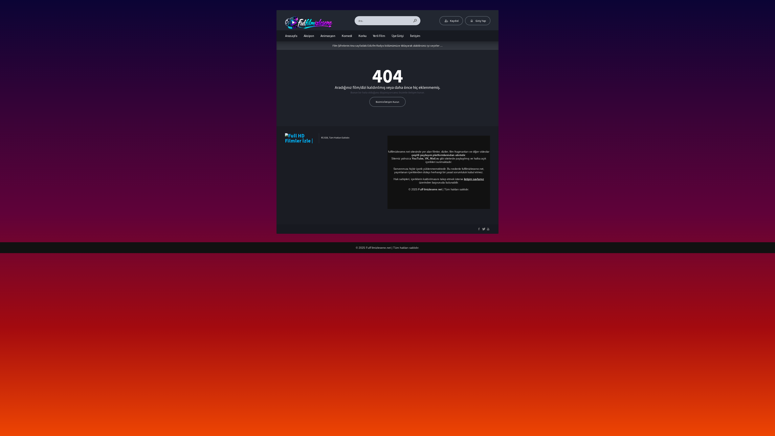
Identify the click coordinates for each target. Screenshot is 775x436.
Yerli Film (379, 36)
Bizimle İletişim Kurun (387, 101)
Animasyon (327, 36)
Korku (362, 36)
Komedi (347, 36)
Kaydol (454, 21)
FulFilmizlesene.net (430, 189)
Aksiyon (309, 36)
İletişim (415, 36)
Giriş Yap (480, 21)
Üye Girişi (398, 36)
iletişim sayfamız (474, 179)
